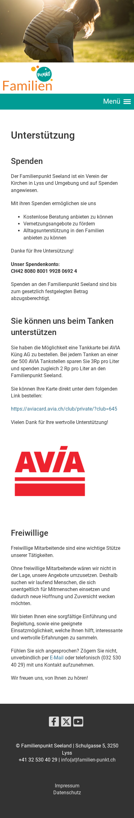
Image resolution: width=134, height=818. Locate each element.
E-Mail (57, 658)
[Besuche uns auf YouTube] (78, 723)
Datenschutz (67, 793)
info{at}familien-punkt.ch (88, 760)
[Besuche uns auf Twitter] (66, 723)
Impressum (67, 786)
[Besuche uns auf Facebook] (54, 723)
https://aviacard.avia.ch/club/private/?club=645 (64, 409)
